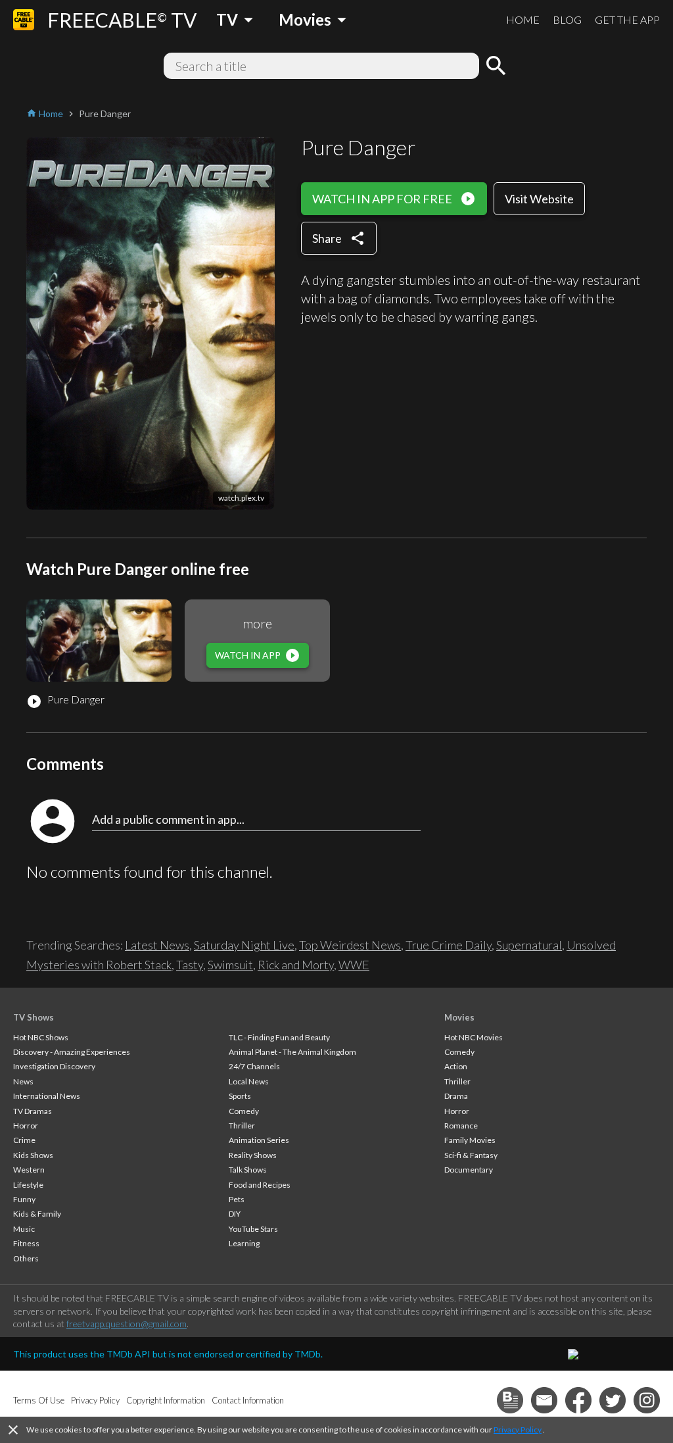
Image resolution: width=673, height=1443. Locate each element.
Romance (461, 1125)
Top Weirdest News (350, 945)
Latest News (157, 945)
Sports (240, 1096)
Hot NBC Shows (40, 1037)
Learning (244, 1243)
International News (46, 1096)
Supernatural (529, 945)
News (23, 1081)
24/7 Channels (254, 1066)
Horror (25, 1125)
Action (455, 1066)
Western (29, 1170)
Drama (456, 1096)
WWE (353, 964)
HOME (523, 19)
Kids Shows (33, 1155)
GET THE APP (627, 19)
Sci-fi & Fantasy (471, 1155)
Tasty (189, 964)
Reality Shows (253, 1155)
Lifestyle (28, 1185)
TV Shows (33, 1017)
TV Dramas (32, 1111)
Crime (24, 1140)
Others (26, 1258)
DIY (235, 1214)
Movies (459, 1017)
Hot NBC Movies (473, 1037)
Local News (249, 1081)
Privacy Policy (518, 1429)
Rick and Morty (296, 964)
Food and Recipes (259, 1185)
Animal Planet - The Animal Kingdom (292, 1052)
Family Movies (470, 1140)
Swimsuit (230, 964)
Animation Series (259, 1140)
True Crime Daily (449, 945)
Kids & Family (37, 1214)
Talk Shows (248, 1170)
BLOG (567, 19)
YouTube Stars (253, 1229)
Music (24, 1229)
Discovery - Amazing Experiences (71, 1052)
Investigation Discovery (54, 1066)
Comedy (244, 1111)
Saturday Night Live (244, 945)
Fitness (26, 1243)
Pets (236, 1199)
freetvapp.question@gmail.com (126, 1323)
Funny (24, 1199)
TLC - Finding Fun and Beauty (279, 1037)
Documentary (468, 1170)
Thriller (242, 1125)
